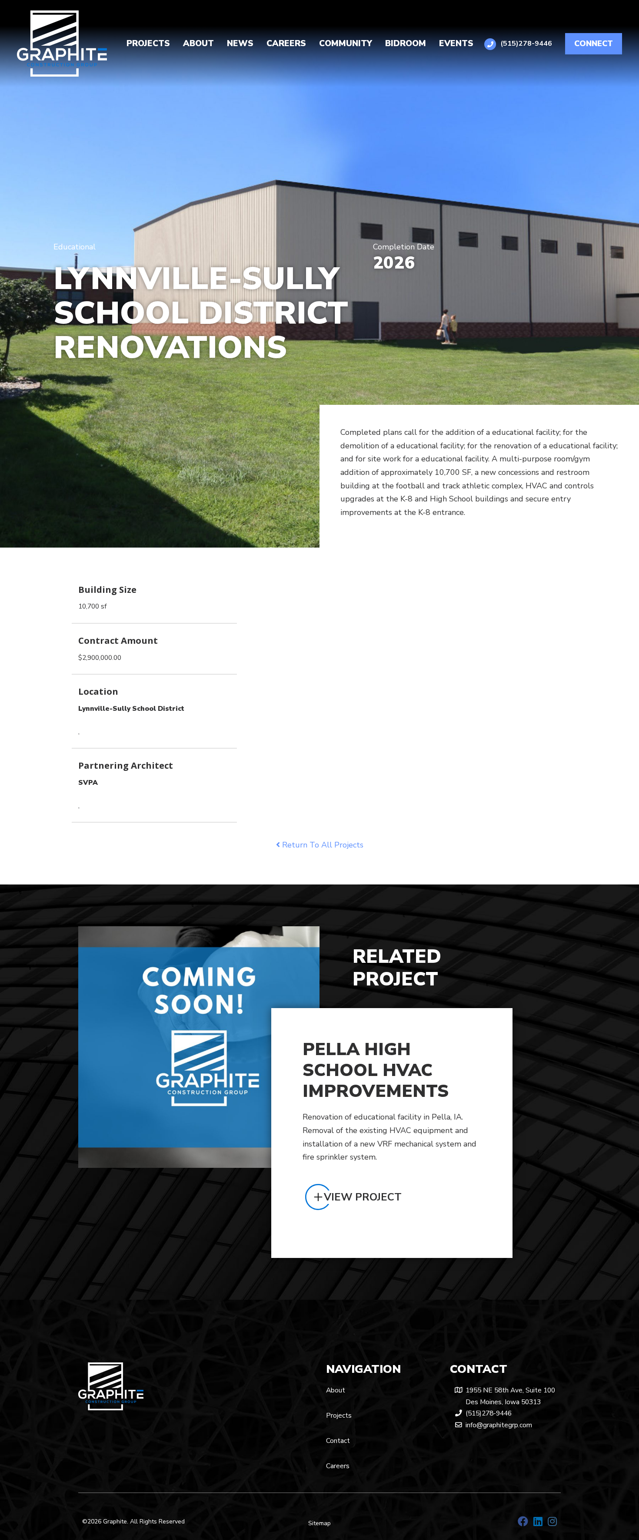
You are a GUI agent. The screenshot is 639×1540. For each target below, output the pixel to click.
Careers (286, 43)
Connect (593, 43)
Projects (148, 43)
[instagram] (552, 1521)
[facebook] (523, 1521)
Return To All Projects (321, 845)
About (198, 43)
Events (456, 43)
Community (345, 43)
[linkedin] (537, 1521)
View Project (363, 1197)
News (240, 43)
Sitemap (319, 1523)
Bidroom (405, 43)
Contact (338, 1441)
